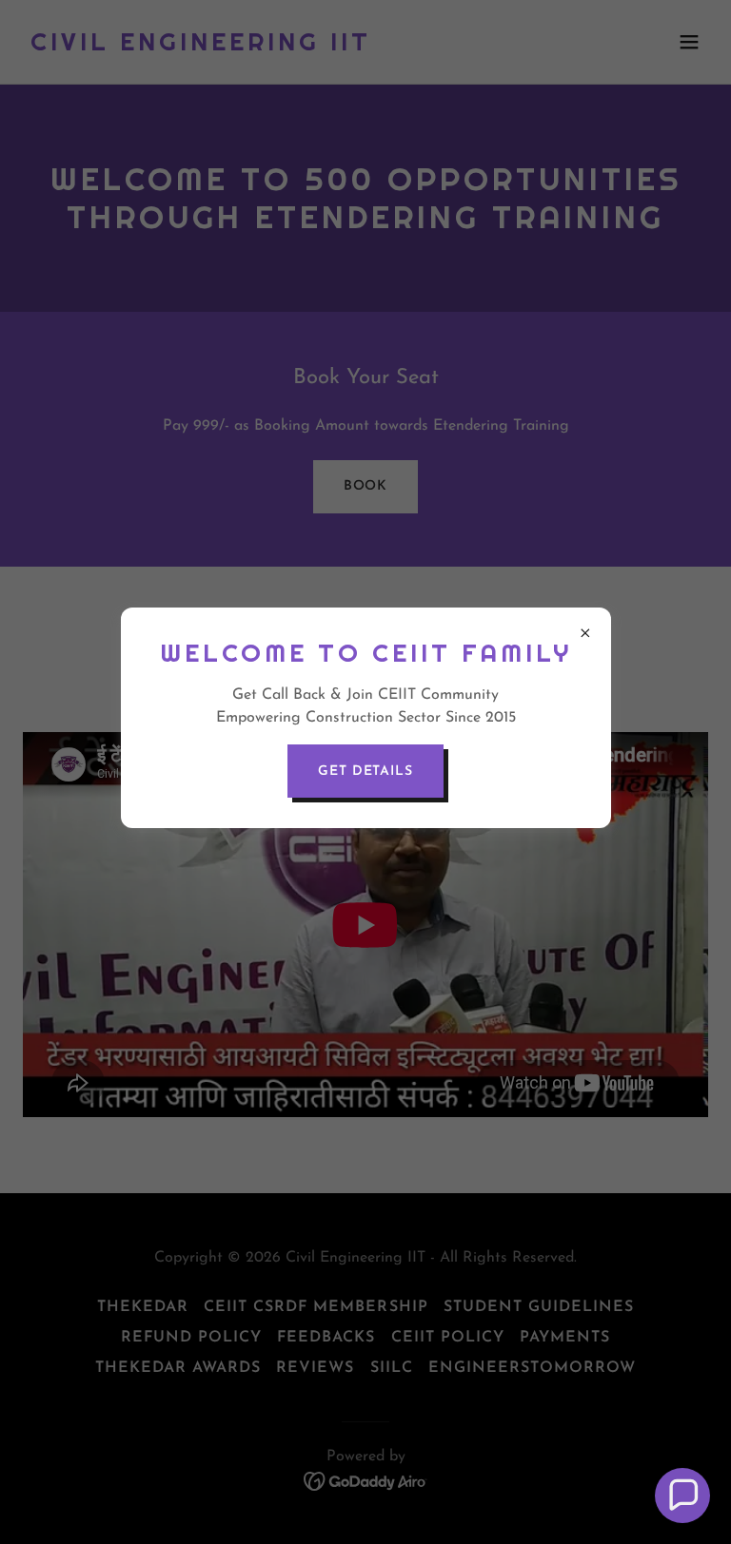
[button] (682, 1495)
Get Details (365, 771)
